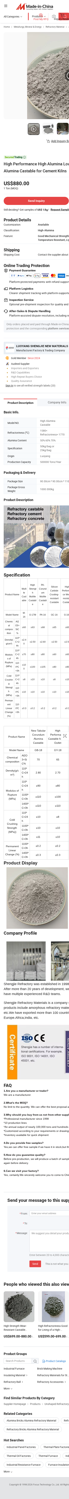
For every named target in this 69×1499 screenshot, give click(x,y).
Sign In (9, 385)
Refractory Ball (12, 1382)
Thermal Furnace (48, 1456)
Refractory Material (55, 26)
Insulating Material (14, 1375)
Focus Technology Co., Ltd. (46, 1484)
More (7, 1471)
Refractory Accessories (50, 1382)
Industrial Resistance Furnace (23, 1464)
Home (7, 26)
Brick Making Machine (49, 1368)
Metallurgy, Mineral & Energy (28, 26)
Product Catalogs (55, 1361)
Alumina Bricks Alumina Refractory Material (31, 1420)
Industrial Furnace (14, 1368)
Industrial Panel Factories (21, 1447)
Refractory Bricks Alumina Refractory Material (33, 1429)
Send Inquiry (36, 201)
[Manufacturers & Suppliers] (34, 6)
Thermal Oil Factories (19, 1456)
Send (35, 1264)
